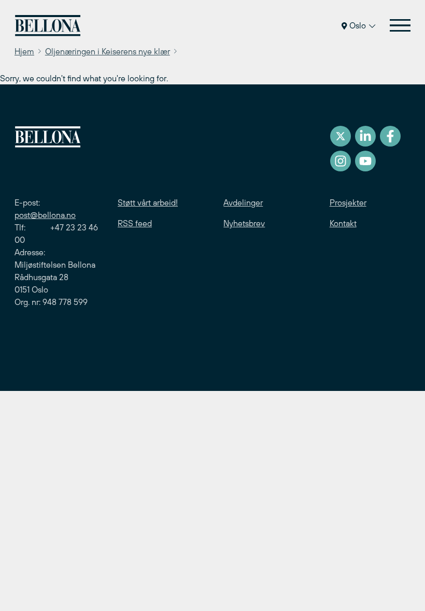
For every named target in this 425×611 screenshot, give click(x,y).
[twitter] (340, 136)
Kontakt (343, 223)
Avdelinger (243, 202)
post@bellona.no (45, 215)
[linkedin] (365, 136)
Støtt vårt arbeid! (148, 202)
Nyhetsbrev (244, 223)
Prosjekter (348, 202)
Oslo (357, 25)
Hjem (24, 51)
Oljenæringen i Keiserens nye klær (107, 51)
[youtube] (365, 161)
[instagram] (340, 161)
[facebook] (390, 136)
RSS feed (135, 223)
